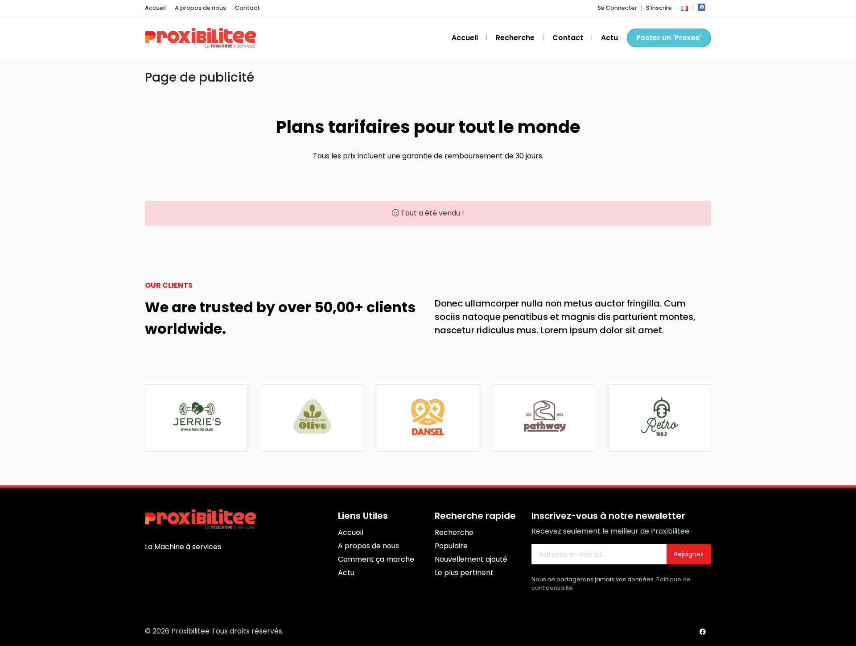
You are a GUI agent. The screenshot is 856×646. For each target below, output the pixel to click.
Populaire (451, 546)
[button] (684, 8)
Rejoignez (689, 554)
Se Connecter (617, 8)
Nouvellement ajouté (471, 559)
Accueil (155, 8)
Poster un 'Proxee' (669, 38)
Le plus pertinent (464, 572)
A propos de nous (200, 8)
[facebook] (701, 7)
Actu (609, 38)
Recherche (515, 38)
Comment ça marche (376, 559)
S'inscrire (659, 8)
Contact (247, 8)
